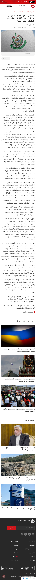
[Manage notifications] (3, 576)
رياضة (33, 556)
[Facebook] (23, 578)
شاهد (14, 556)
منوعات (15, 549)
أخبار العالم (31, 12)
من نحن (32, 560)
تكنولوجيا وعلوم (30, 553)
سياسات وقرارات (29, 549)
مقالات (16, 545)
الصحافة (32, 545)
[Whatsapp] (30, 578)
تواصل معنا (14, 560)
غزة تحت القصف (18, 12)
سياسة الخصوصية (30, 573)
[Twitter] (27, 578)
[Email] (33, 578)
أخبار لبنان (31, 541)
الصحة (16, 553)
